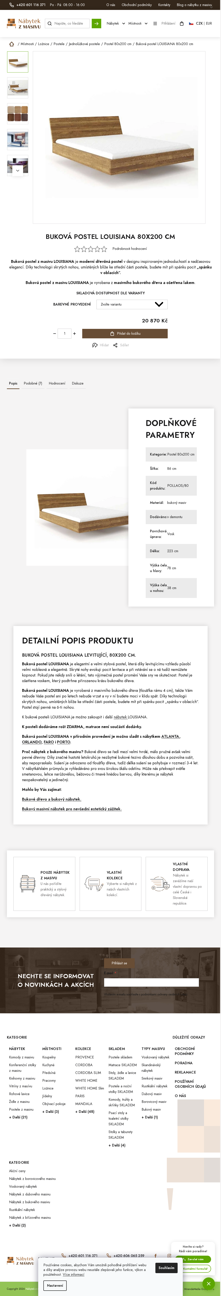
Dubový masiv (152, 1093)
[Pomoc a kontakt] (208, 1283)
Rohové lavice (19, 1093)
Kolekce (83, 1048)
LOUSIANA (137, 717)
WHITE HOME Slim (89, 1088)
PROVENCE (84, 1057)
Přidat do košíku (128, 333)
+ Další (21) (18, 1117)
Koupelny (49, 1057)
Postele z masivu (21, 1109)
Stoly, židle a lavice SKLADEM (122, 1075)
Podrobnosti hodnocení (129, 248)
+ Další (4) (117, 1145)
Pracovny (49, 1080)
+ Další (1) (150, 1117)
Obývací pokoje (54, 1103)
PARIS (80, 1096)
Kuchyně (48, 1065)
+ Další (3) (50, 1111)
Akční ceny (17, 1170)
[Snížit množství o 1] (54, 333)
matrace (93, 727)
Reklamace (185, 1072)
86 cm (171, 468)
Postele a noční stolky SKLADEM (121, 1089)
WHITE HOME (86, 1080)
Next (17, 170)
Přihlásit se (119, 963)
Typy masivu (153, 1048)
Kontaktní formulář (195, 1269)
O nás (110, 4)
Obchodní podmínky (137, 4)
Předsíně (48, 1072)
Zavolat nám (196, 1259)
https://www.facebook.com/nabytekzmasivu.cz (155, 1255)
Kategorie (19, 1162)
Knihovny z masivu (22, 1078)
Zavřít (30, 345)
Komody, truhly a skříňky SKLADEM (122, 1102)
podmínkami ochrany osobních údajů (164, 994)
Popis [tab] (13, 383)
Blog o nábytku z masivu (194, 4)
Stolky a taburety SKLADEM (121, 1134)
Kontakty (164, 4)
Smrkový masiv (152, 1078)
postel (30, 261)
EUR (209, 23)
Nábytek (17, 1048)
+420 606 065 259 (129, 1255)
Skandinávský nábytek (151, 1068)
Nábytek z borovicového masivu (32, 1178)
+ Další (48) (84, 1111)
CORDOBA (84, 1065)
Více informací (73, 1274)
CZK (199, 23)
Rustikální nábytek (154, 1086)
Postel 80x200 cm (180, 454)
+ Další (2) (17, 1225)
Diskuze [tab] (78, 383)
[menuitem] (116, 23)
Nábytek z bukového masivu (29, 1202)
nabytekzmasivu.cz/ (169, 1255)
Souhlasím (166, 1267)
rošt (62, 727)
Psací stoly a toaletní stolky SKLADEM (118, 1118)
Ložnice (48, 1088)
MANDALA (83, 1103)
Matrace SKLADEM (123, 1065)
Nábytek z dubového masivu (30, 1194)
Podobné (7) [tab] (33, 383)
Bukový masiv (151, 1109)
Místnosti (52, 1048)
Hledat (96, 21)
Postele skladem (120, 1057)
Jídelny (47, 1096)
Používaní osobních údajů (190, 1084)
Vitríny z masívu (20, 1086)
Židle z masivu (19, 1101)
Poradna (184, 1063)
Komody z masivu (21, 1057)
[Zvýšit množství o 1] (74, 333)
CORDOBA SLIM (88, 1072)
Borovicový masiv (154, 1101)
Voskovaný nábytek (155, 1057)
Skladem (117, 1048)
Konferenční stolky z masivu (22, 1068)
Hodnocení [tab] (57, 383)
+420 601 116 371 (83, 1255)
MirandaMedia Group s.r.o (199, 1289)
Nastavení (55, 1285)
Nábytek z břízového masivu (30, 1217)
